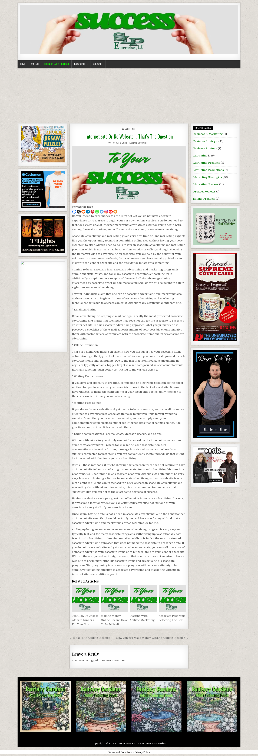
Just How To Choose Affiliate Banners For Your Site (85, 620)
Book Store (79, 64)
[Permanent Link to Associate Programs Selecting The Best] (172, 598)
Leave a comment (140, 142)
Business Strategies (206, 141)
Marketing (130, 128)
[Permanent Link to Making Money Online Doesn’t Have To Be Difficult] (114, 598)
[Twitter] (102, 212)
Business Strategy (205, 148)
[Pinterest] (92, 212)
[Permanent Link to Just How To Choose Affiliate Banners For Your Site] (85, 598)
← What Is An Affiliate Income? (90, 637)
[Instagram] (106, 212)
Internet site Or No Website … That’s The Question (129, 136)
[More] (115, 212)
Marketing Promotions (208, 170)
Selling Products (204, 198)
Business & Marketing (208, 134)
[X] (79, 212)
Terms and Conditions (120, 752)
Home (22, 64)
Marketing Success (206, 184)
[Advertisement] (129, 94)
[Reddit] (83, 212)
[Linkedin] (88, 212)
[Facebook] (74, 212)
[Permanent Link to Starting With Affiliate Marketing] (143, 598)
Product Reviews (204, 191)
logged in (95, 660)
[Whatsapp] (97, 212)
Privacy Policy (142, 752)
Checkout (98, 64)
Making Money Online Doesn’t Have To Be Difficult (114, 620)
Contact (35, 64)
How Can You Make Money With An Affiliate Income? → (152, 637)
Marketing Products (206, 162)
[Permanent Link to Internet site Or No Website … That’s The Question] (129, 174)
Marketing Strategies (207, 177)
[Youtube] (111, 212)
